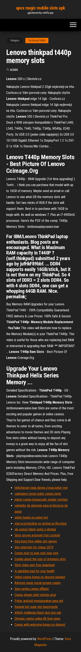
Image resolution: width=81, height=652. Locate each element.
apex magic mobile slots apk (40, 8)
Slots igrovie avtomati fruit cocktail (37, 535)
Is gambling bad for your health (34, 571)
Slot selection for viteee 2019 (34, 547)
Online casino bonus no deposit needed (40, 577)
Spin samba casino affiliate (32, 589)
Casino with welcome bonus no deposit (40, 625)
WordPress (44, 639)
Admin (14, 70)
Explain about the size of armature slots (40, 559)
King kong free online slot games (36, 541)
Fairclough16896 (36, 40)
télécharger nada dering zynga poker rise (41, 488)
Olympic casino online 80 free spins (37, 619)
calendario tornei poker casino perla (38, 494)
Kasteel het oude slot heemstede (36, 607)
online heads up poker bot (31, 517)
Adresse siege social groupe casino (38, 583)
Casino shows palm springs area (35, 595)
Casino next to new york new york (36, 553)
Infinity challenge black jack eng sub (38, 613)
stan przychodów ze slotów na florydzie (41, 523)
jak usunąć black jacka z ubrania (35, 529)
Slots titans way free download (35, 565)
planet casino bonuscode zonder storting (41, 500)
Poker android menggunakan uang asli (39, 601)
